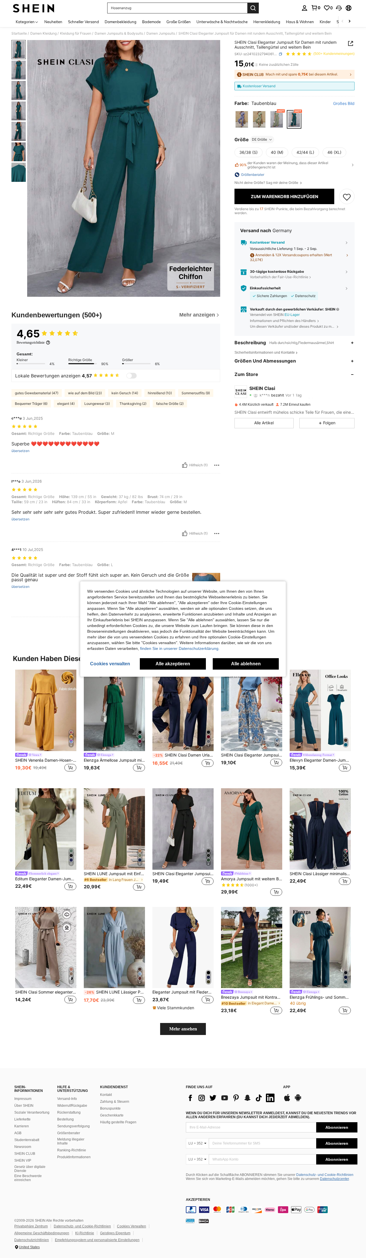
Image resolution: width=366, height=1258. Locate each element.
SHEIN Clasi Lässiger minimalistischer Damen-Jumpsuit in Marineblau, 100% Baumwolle (320, 873)
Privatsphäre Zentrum (31, 1226)
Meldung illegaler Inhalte (70, 1141)
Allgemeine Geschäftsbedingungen (41, 1233)
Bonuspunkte (110, 1108)
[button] (338, 8)
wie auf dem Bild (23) (85, 393)
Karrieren (21, 1126)
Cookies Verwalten (131, 1226)
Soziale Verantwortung (31, 1112)
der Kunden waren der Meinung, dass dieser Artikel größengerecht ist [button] (284, 165)
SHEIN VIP (22, 1161)
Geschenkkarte (112, 1115)
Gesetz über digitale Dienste (29, 1169)
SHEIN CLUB (24, 1154)
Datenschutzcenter (334, 1179)
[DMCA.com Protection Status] (204, 1221)
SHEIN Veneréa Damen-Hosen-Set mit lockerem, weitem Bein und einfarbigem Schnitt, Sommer (45, 760)
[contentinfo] (271, 1209)
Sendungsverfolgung (73, 1126)
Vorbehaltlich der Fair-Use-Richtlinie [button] (279, 277)
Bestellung (65, 1119)
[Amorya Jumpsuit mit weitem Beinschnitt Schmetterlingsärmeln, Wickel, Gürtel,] (251, 829)
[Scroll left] (343, 21)
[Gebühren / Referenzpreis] (256, 65)
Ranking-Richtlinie (71, 1150)
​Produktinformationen (74, 1157)
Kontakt (106, 1095)
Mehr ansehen (183, 1028)
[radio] (241, 119)
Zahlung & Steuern (114, 1102)
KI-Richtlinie (84, 1233)
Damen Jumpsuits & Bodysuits (119, 33)
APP (286, 1087)
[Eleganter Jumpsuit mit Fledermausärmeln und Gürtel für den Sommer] (183, 947)
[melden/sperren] (216, 465)
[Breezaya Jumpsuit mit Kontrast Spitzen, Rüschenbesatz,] (251, 947)
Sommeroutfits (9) (196, 393)
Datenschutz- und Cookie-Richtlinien (324, 1175)
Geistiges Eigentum (115, 1233)
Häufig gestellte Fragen (118, 1122)
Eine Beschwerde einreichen (28, 1178)
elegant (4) (66, 403)
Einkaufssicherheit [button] (265, 288)
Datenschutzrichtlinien (31, 1240)
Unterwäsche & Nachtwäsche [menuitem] (222, 21)
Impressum (22, 1099)
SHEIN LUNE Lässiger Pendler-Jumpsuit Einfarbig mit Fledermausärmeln (115, 992)
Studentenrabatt (26, 1140)
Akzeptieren (198, 1200)
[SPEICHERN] (347, 196)
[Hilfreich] (184, 465)
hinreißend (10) (160, 393)
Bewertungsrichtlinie (31, 343)
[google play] (298, 1100)
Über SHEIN (23, 1106)
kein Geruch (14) (125, 393)
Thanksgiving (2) (133, 403)
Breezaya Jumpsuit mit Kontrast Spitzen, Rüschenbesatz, (251, 997)
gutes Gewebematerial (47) (36, 393)
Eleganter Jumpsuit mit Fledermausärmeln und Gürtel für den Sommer (183, 992)
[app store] (287, 1100)
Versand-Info (67, 1099)
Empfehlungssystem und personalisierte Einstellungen (97, 1240)
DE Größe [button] (259, 139)
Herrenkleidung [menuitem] (266, 21)
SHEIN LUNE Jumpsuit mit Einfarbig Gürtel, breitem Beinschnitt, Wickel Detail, (114, 873)
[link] (316, 7)
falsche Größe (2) (170, 403)
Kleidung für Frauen (75, 33)
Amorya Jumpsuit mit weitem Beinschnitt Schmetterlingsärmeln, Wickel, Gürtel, (251, 879)
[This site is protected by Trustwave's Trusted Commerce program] (190, 1221)
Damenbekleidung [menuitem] (120, 21)
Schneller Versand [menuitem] (83, 21)
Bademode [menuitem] (151, 21)
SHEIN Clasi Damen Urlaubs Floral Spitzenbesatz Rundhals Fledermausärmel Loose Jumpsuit (184, 755)
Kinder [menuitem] (325, 21)
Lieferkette (22, 1119)
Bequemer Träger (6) (31, 403)
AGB (17, 1133)
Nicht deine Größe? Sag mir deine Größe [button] (266, 183)
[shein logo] (33, 8)
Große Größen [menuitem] (178, 21)
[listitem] (46, 724)
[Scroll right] (349, 21)
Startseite (19, 33)
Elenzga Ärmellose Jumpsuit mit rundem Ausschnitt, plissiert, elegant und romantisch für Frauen (114, 760)
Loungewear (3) (97, 403)
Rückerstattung (69, 1112)
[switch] (131, 376)
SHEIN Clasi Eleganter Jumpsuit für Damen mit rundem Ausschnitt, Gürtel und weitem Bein (251, 755)
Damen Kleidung (43, 33)
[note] (174, 1008)
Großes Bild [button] (344, 103)
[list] (231, 1098)
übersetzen (20, 451)
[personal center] (304, 8)
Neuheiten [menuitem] (53, 21)
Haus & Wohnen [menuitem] (300, 21)
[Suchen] (253, 8)
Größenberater (68, 1133)
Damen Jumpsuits (160, 33)
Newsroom (22, 1147)
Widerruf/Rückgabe (72, 1106)
